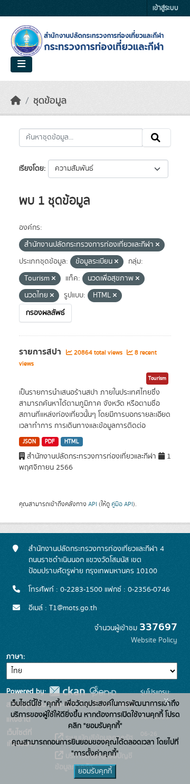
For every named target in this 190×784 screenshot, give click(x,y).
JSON (29, 441)
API (92, 504)
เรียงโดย (31, 168)
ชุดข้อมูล (49, 101)
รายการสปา (41, 352)
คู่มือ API (122, 504)
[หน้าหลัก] (16, 101)
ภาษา (14, 656)
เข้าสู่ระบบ (165, 8)
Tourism (157, 378)
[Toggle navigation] (21, 64)
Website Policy (154, 640)
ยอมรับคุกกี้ (95, 771)
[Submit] (156, 137)
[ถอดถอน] (157, 245)
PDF (50, 441)
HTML (71, 441)
